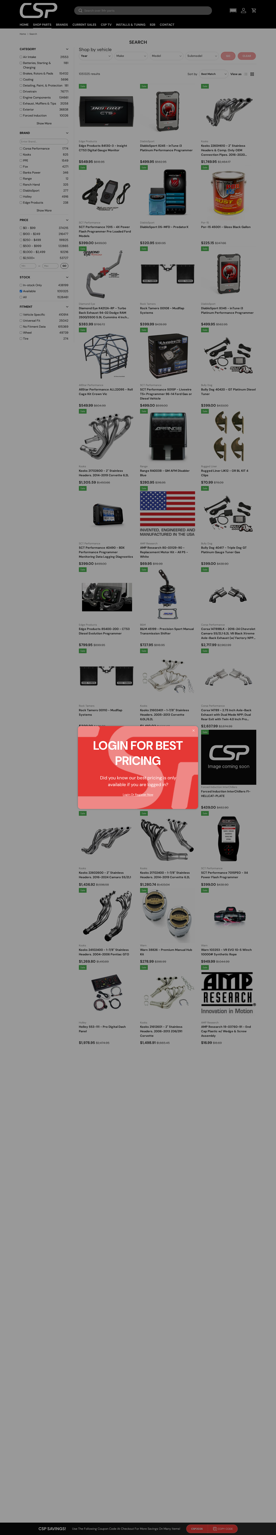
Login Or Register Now (138, 795)
